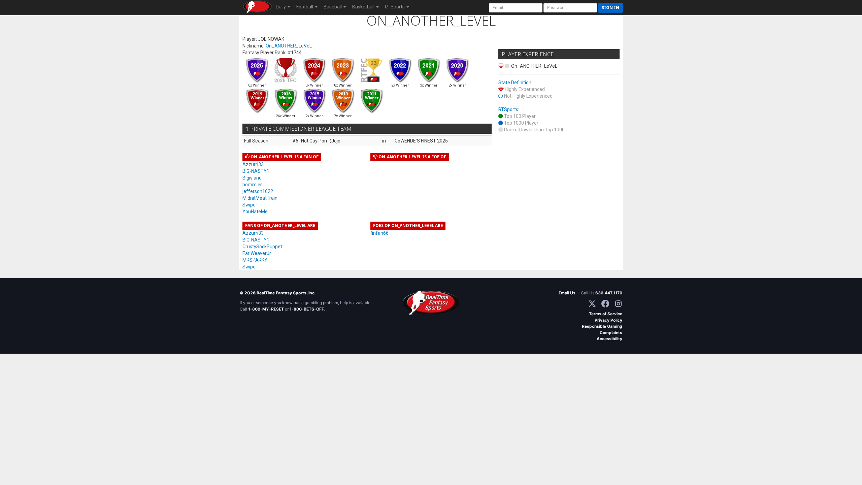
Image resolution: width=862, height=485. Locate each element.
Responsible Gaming (602, 326)
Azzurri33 (253, 164)
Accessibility (609, 338)
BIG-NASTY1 (255, 171)
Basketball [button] (363, 6)
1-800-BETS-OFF (307, 309)
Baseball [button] (333, 6)
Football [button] (305, 6)
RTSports (508, 109)
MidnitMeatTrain (259, 198)
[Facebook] (605, 304)
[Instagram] (618, 304)
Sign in (610, 7)
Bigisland (252, 178)
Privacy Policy (608, 320)
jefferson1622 (257, 191)
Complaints (611, 332)
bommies (252, 184)
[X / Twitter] (592, 304)
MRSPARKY (254, 260)
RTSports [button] (395, 6)
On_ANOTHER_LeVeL (289, 45)
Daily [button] (281, 6)
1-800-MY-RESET (266, 309)
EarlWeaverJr (256, 253)
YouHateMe (255, 211)
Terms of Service (605, 313)
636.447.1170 (608, 292)
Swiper (249, 204)
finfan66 (379, 233)
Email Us (567, 292)
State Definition (514, 82)
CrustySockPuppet (262, 246)
